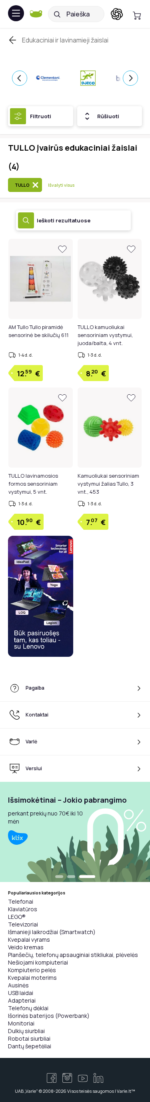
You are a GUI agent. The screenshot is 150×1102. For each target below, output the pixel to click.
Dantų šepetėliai (29, 1046)
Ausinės (18, 985)
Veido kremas (26, 947)
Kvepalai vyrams (29, 939)
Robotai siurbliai (29, 1038)
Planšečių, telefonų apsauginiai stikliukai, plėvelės (73, 955)
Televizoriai (23, 924)
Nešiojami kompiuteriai (38, 962)
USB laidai (20, 993)
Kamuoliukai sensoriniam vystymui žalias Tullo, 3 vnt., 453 (108, 483)
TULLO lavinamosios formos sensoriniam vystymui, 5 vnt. (33, 483)
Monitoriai (21, 1023)
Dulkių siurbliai (26, 1031)
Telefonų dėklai (28, 1008)
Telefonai (20, 901)
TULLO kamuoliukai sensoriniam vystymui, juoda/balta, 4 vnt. (105, 335)
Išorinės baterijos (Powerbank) (49, 1015)
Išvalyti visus (61, 185)
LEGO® (17, 916)
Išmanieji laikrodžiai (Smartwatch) (52, 932)
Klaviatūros (22, 909)
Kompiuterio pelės (32, 970)
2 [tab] (71, 877)
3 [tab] (87, 877)
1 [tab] (59, 877)
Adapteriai (22, 1000)
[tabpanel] (75, 832)
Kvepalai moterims (32, 977)
